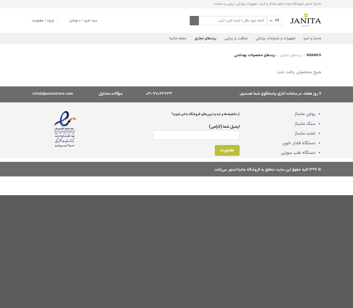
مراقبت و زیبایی (236, 38)
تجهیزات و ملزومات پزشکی (276, 38)
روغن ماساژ (305, 114)
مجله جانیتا (177, 38)
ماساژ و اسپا (312, 38)
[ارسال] (194, 20)
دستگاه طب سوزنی (298, 152)
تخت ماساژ (305, 133)
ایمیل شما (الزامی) (224, 127)
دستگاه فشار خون (298, 143)
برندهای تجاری (205, 38)
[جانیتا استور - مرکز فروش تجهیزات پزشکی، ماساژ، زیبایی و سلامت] (305, 20)
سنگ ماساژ (305, 124)
